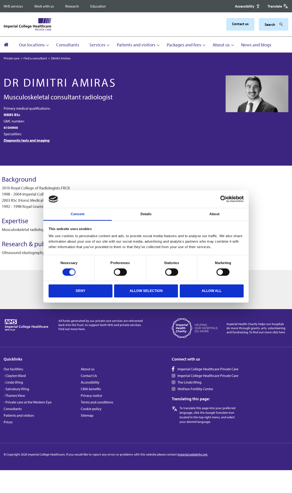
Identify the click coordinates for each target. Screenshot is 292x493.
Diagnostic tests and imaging (27, 140)
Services (97, 45)
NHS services (13, 6)
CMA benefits (91, 389)
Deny (80, 291)
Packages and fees (184, 45)
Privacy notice (91, 395)
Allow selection (146, 291)
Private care (11, 58)
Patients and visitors (136, 45)
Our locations (32, 45)
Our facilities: (13, 369)
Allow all (212, 291)
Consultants (67, 45)
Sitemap (87, 415)
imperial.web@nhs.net (192, 454)
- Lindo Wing (13, 382)
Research (72, 6)
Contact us (240, 23)
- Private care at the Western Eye (28, 402)
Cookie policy (91, 408)
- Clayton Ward (15, 375)
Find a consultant (35, 58)
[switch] (120, 272)
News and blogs (256, 45)
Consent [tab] (77, 214)
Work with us (44, 6)
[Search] (280, 24)
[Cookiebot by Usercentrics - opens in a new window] (224, 199)
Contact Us (89, 375)
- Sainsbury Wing (16, 389)
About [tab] (214, 214)
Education (98, 6)
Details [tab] (146, 214)
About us (221, 45)
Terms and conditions (97, 402)
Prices (8, 422)
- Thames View (14, 395)
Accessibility (90, 382)
